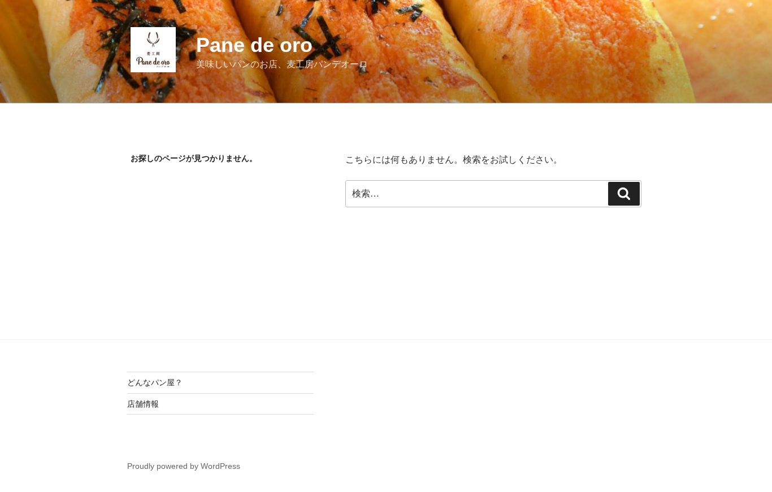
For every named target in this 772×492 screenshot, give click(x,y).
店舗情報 (143, 403)
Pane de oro (254, 44)
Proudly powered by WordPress (183, 466)
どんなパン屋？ (155, 382)
